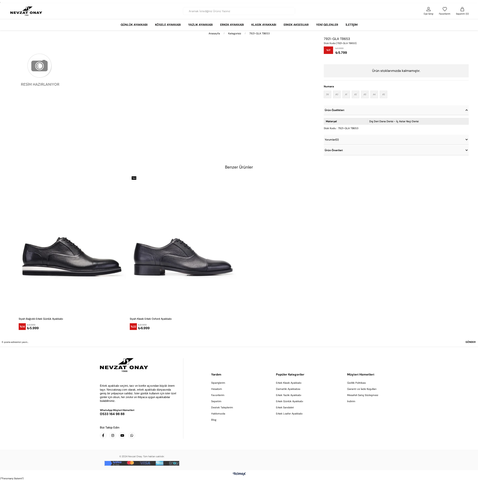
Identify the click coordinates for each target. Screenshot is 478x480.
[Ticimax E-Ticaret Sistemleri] (239, 474)
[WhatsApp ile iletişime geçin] (131, 435)
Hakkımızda (218, 413)
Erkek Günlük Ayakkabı (289, 401)
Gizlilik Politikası (356, 382)
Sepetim (216, 401)
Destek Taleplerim (222, 407)
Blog (213, 419)
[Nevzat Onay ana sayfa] (139, 365)
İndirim (351, 401)
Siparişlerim (218, 382)
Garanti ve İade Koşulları (361, 389)
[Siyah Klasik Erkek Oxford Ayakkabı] (183, 244)
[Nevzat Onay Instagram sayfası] (112, 435)
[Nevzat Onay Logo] (26, 11)
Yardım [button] (216, 374)
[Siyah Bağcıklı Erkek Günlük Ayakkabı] (72, 244)
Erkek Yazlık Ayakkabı (288, 395)
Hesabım (216, 389)
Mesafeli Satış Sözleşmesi (362, 395)
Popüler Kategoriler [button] (290, 374)
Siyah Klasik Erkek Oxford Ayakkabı (151, 318)
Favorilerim (217, 395)
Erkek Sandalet (285, 407)
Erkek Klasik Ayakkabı (288, 382)
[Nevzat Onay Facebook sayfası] (103, 435)
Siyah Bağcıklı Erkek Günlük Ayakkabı (41, 318)
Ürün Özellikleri (334, 110)
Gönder (470, 342)
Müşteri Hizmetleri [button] (360, 374)
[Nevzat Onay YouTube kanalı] (122, 435)
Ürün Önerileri (334, 150)
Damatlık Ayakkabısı (288, 389)
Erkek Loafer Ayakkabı (289, 413)
